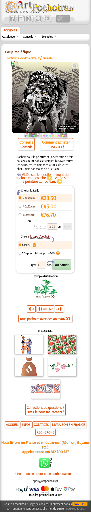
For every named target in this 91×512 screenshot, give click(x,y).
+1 (57, 309)
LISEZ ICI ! (56, 147)
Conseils (28, 36)
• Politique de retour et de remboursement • (45, 473)
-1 (33, 309)
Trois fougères (43, 296)
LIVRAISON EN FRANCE (68, 424)
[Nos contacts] (21, 21)
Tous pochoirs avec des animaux (42, 318)
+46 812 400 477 (57, 451)
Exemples (47, 36)
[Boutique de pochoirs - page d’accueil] (39, 12)
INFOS (26, 424)
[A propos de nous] (12, 21)
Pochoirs (10, 30)
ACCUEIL (12, 424)
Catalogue (8, 36)
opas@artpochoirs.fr (45, 481)
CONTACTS (41, 424)
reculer (48, 309)
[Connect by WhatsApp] (45, 467)
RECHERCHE (45, 432)
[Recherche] (38, 21)
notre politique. (75, 508)
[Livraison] (29, 21)
